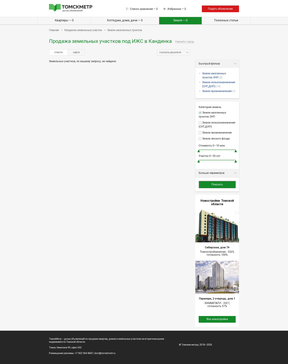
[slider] (198, 151)
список (58, 52)
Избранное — (177, 8)
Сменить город (184, 41)
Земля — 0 (180, 20)
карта (76, 52)
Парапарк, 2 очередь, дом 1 (217, 298)
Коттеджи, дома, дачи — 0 (125, 20)
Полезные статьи (226, 20)
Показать (217, 184)
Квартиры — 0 (64, 20)
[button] (173, 52)
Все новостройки (217, 319)
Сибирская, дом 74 (217, 247)
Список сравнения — (144, 8)
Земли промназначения (218, 91)
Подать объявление (220, 8)
